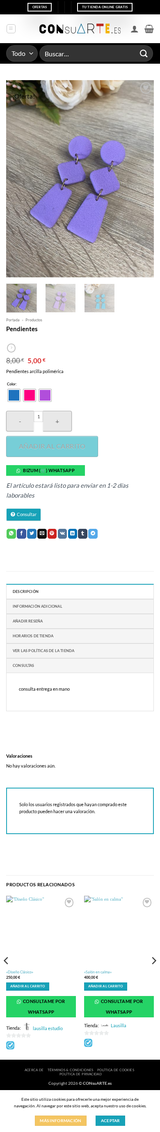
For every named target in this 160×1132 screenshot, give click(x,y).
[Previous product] (11, 348)
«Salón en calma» (98, 972)
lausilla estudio (48, 1028)
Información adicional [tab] (37, 606)
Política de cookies (115, 1070)
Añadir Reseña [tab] (28, 621)
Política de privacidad (80, 1074)
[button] (11, 28)
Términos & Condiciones (71, 1070)
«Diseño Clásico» (19, 972)
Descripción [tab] (26, 591)
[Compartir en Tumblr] (82, 534)
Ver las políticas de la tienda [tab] (43, 650)
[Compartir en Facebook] (21, 534)
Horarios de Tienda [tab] (33, 636)
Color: (12, 384)
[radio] (14, 395)
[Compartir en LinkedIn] (73, 534)
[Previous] (19, 178)
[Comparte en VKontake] (62, 534)
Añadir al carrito (52, 446)
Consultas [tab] (23, 665)
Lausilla (118, 1025)
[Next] (140, 178)
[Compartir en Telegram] (93, 534)
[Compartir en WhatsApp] (11, 534)
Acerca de (34, 1070)
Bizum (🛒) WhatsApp (49, 470)
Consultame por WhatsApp (43, 1006)
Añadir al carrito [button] (27, 986)
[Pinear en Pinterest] (52, 534)
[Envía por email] (42, 534)
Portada (13, 320)
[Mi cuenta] (134, 29)
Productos (33, 320)
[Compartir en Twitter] (32, 534)
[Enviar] (144, 53)
